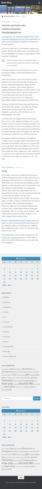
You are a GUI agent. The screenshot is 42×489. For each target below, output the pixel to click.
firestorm (36, 372)
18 (15, 275)
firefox (31, 372)
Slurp (4, 171)
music (27, 378)
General (6, 322)
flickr (3, 375)
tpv (2, 387)
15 (37, 272)
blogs (15, 369)
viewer (12, 387)
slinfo (38, 384)
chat (34, 369)
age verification (5, 369)
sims (34, 384)
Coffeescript (30, 188)
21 (32, 275)
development (7, 372)
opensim (33, 378)
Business (7, 302)
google (23, 375)
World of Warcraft (10, 356)
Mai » (10, 285)
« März (4, 285)
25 (15, 279)
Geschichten (8, 327)
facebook (21, 372)
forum (10, 375)
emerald (15, 372)
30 (4, 282)
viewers (18, 387)
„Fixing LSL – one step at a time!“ (13, 237)
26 (21, 279)
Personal (7, 337)
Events (6, 312)
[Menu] (39, 2)
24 (10, 279)
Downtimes (8, 307)
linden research (8, 378)
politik (20, 381)
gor (27, 374)
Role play (6, 22)
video (6, 387)
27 (26, 279)
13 (26, 272)
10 (10, 272)
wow (10, 390)
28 (32, 279)
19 (21, 275)
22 (37, 275)
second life (25, 383)
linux (14, 378)
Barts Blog (6, 2)
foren (6, 375)
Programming (7, 167)
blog (11, 369)
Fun (5, 317)
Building (6, 297)
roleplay (16, 384)
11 (15, 272)
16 (4, 275)
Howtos (6, 332)
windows (26, 387)
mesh (17, 378)
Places (6, 342)
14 (32, 272)
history (32, 375)
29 (37, 279)
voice (21, 387)
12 (21, 272)
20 (26, 275)
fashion (26, 372)
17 (10, 275)
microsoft (22, 378)
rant (35, 381)
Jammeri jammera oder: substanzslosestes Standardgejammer (14, 29)
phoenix (15, 381)
